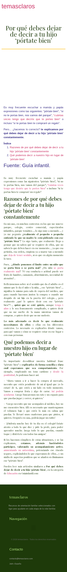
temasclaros (18, 6)
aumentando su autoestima (19, 450)
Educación (12, 473)
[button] (33, 527)
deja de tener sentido (19, 255)
